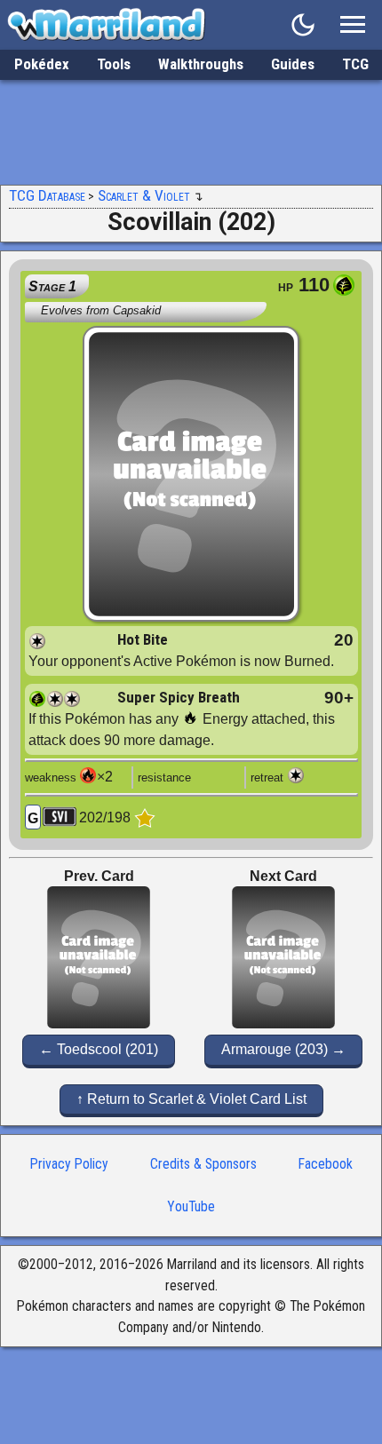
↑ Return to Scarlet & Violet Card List (191, 1099)
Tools (114, 64)
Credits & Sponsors (203, 1163)
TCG (355, 64)
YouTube (191, 1206)
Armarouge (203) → (283, 1049)
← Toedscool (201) (98, 1049)
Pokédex (41, 64)
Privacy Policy (69, 1163)
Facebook (325, 1163)
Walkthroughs (200, 64)
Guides (292, 64)
